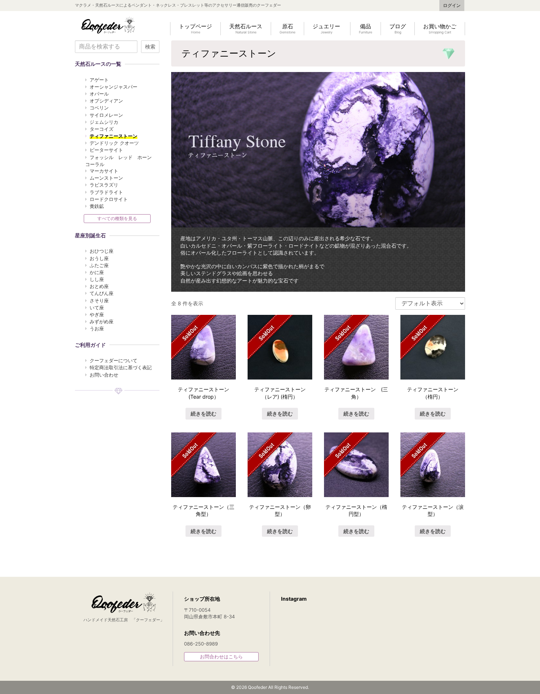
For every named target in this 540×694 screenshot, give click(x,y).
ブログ (397, 28)
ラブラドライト (106, 192)
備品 (365, 28)
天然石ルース (245, 28)
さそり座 (99, 300)
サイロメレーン (106, 115)
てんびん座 (102, 293)
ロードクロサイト (109, 199)
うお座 (97, 328)
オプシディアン (106, 101)
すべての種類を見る (117, 218)
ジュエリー (326, 28)
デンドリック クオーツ (114, 143)
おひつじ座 (102, 251)
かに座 (97, 272)
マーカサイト (104, 171)
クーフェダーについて (113, 360)
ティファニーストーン (113, 136)
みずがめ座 (102, 321)
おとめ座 (99, 286)
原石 (287, 28)
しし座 (97, 279)
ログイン (452, 5)
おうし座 (99, 258)
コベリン (99, 108)
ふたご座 (99, 265)
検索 (150, 47)
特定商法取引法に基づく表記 (121, 367)
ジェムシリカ (104, 122)
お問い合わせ (104, 375)
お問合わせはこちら (221, 656)
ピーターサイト (106, 150)
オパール (99, 94)
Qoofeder (108, 25)
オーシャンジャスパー (113, 87)
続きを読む (203, 413)
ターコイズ (102, 129)
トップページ (195, 28)
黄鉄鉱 (97, 206)
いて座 (97, 307)
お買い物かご (439, 28)
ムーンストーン (106, 178)
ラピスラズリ (104, 185)
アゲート (99, 80)
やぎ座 (97, 314)
